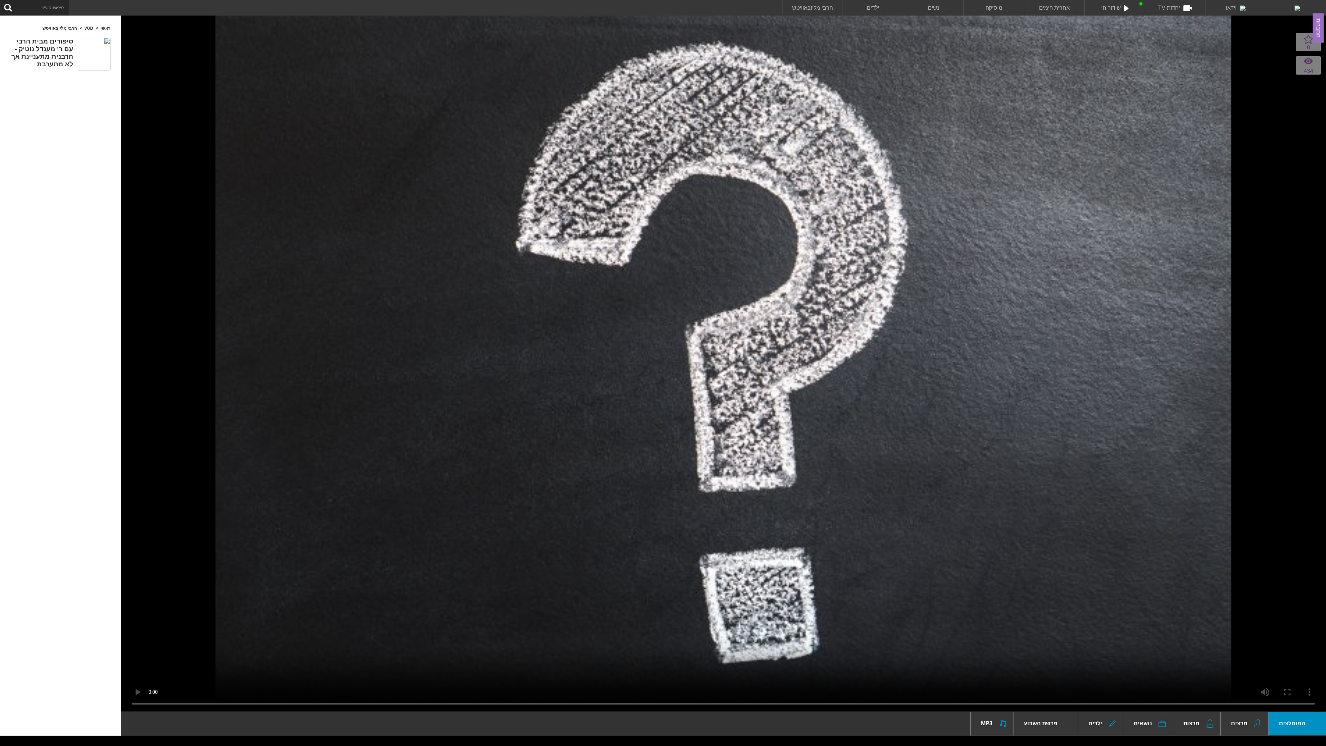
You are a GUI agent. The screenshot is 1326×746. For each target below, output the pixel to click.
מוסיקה (994, 8)
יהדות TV (1169, 8)
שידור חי (1111, 8)
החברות (1319, 28)
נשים (933, 8)
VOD (88, 28)
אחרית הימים (1054, 8)
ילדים (873, 8)
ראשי (105, 28)
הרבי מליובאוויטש (812, 8)
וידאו (1231, 8)
